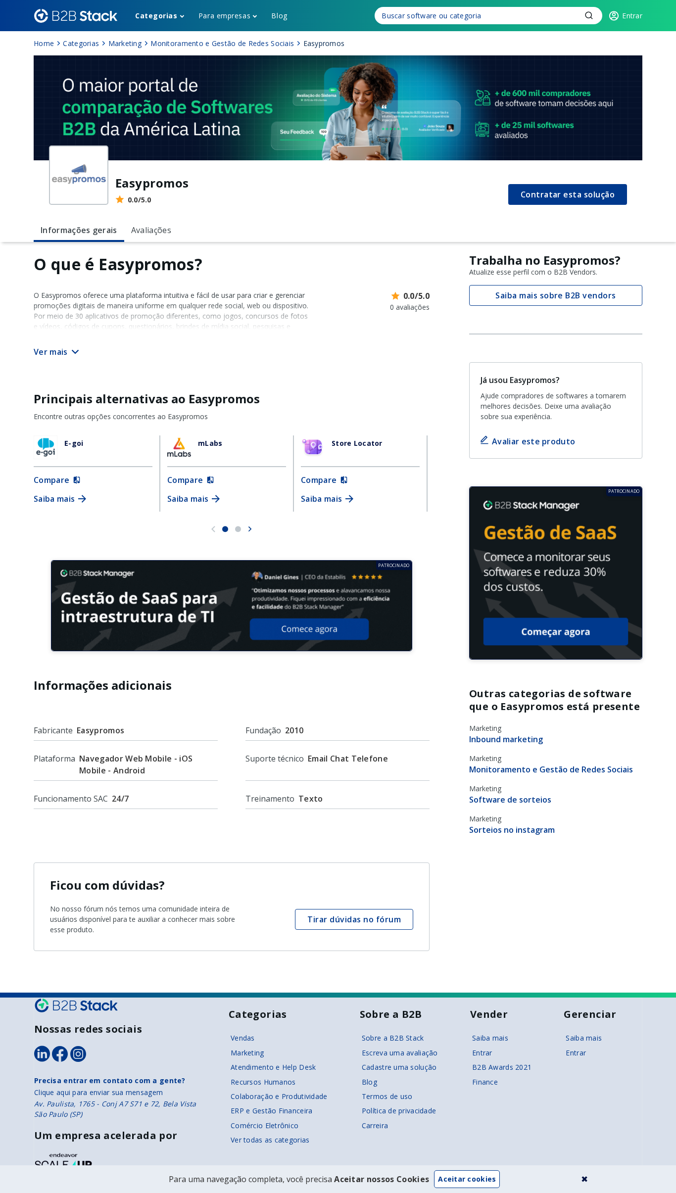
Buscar (588, 15)
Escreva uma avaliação (400, 1052)
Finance (485, 1082)
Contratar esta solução (568, 194)
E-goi (73, 443)
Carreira (375, 1125)
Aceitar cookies (467, 1179)
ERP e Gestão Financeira (271, 1110)
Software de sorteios (510, 799)
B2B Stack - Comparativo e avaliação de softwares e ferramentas (76, 15)
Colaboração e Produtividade (279, 1096)
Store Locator (357, 443)
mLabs (210, 443)
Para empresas (224, 15)
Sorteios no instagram (512, 829)
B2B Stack (76, 1005)
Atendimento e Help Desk (273, 1067)
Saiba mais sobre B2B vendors (555, 295)
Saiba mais (490, 1038)
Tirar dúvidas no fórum (354, 919)
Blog (279, 15)
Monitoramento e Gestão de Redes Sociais (551, 769)
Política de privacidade (399, 1110)
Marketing (247, 1052)
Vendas (243, 1038)
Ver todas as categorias (270, 1140)
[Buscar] (488, 15)
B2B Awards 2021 (501, 1067)
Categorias (156, 15)
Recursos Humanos (263, 1082)
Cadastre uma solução (399, 1067)
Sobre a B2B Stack (393, 1038)
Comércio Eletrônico (264, 1125)
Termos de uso (387, 1096)
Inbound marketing (506, 739)
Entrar (482, 1052)
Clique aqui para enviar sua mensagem (98, 1092)
